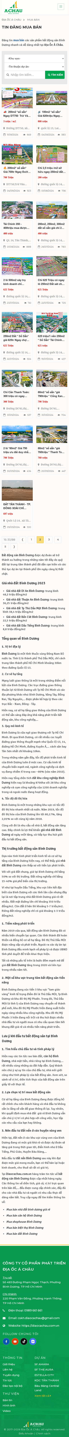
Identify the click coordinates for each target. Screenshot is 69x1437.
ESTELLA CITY (44, 1375)
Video (7, 1411)
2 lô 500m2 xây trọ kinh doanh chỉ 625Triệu (14, 282)
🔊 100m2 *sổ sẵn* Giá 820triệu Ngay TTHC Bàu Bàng (49, 114)
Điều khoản (26, 1433)
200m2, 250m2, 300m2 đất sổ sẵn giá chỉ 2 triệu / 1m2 (51, 226)
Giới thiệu (9, 1364)
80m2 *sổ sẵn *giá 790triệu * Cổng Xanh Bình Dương (51, 394)
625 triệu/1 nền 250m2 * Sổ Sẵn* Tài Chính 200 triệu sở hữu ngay (51, 338)
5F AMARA (41, 1364)
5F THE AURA (43, 1369)
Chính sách (43, 1433)
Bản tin (7, 1400)
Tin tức (7, 1380)
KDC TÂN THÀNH (46, 1380)
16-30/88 (9, 539)
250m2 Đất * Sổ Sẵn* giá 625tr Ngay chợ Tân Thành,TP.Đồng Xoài (16, 338)
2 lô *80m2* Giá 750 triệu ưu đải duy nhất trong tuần (16, 450)
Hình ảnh (9, 1405)
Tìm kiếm (56, 74)
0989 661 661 (33, 1310)
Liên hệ (7, 1369)
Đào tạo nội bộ (12, 1385)
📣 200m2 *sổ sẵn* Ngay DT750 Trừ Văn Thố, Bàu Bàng (16, 114)
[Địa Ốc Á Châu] (13, 7)
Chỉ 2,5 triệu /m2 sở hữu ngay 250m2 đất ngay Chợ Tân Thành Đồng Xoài (51, 170)
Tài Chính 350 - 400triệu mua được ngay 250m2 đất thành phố (16, 226)
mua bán (18, 40)
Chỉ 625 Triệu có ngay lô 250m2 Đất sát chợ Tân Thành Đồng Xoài (51, 282)
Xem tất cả (42, 1395)
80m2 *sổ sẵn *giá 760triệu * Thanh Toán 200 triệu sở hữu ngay (51, 450)
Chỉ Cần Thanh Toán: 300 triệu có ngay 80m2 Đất (16, 394)
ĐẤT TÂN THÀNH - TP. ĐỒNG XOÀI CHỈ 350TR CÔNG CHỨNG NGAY (17, 506)
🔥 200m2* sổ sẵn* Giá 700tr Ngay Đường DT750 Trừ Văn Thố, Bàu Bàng (17, 170)
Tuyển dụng (11, 1375)
